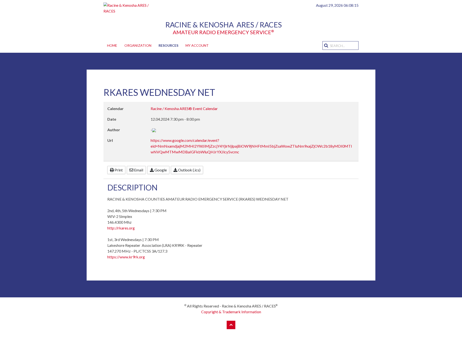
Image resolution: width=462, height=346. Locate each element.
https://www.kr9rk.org (126, 257)
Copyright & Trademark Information (231, 311)
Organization (137, 45)
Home (112, 45)
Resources (168, 45)
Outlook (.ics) (188, 170)
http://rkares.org (121, 228)
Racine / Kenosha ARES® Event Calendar (184, 108)
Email (138, 170)
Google (160, 170)
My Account (197, 45)
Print (118, 170)
